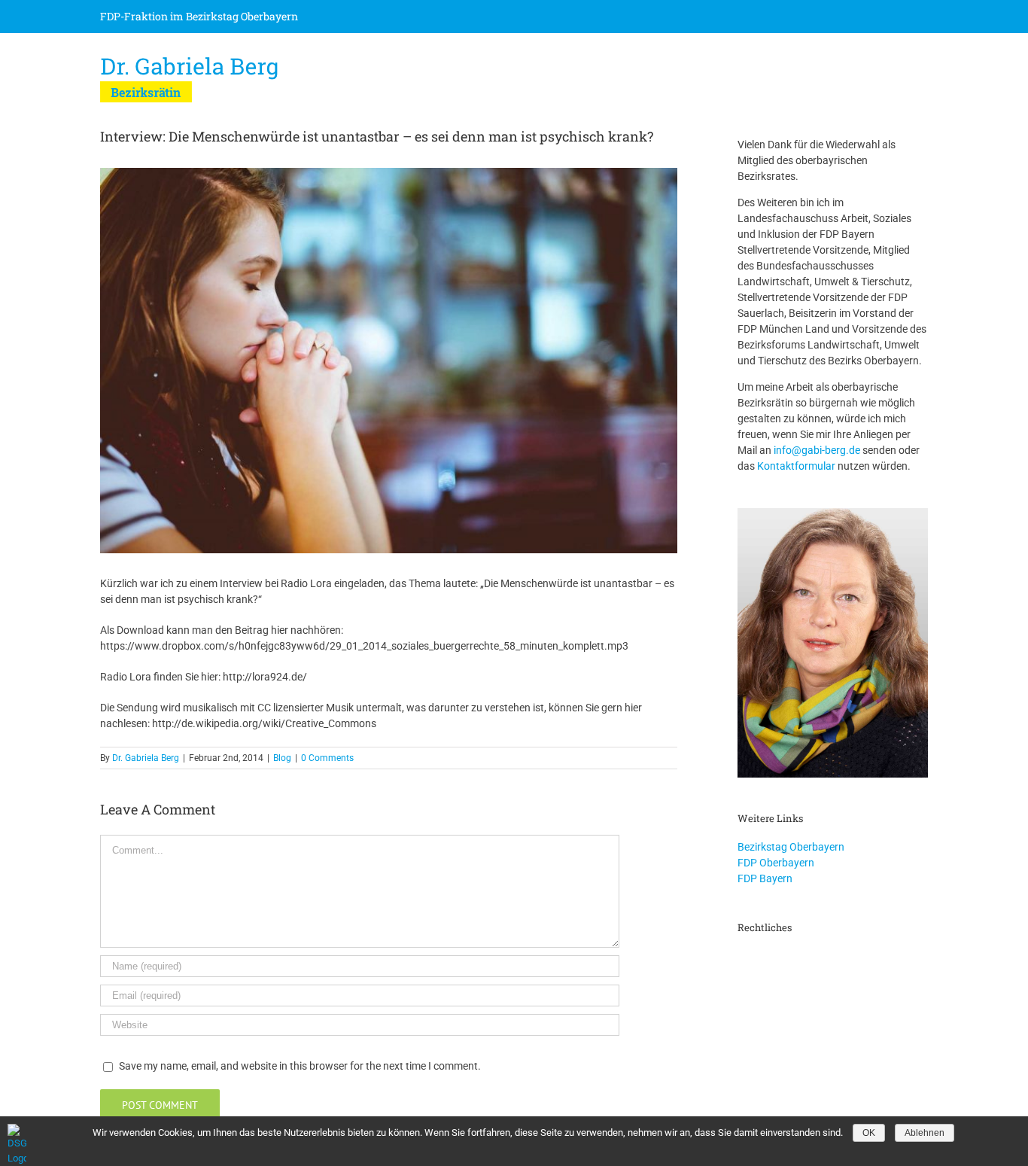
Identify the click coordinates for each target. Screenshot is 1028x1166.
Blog (282, 758)
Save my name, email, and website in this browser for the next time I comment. (300, 1066)
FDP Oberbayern (776, 863)
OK (868, 1133)
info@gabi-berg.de (817, 450)
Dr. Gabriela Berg (145, 758)
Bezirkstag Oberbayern (791, 847)
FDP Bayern (765, 878)
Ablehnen (924, 1133)
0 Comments (327, 758)
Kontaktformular (796, 466)
